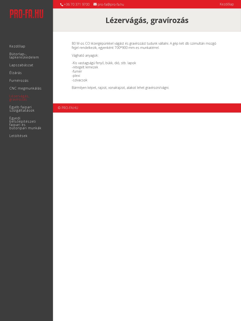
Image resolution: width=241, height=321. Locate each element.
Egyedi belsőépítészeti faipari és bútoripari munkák (25, 123)
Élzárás (15, 73)
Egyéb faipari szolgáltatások (22, 109)
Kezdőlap (227, 4)
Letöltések (18, 136)
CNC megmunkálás (25, 88)
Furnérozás (19, 81)
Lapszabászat (21, 65)
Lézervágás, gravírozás (19, 98)
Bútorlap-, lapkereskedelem (24, 55)
